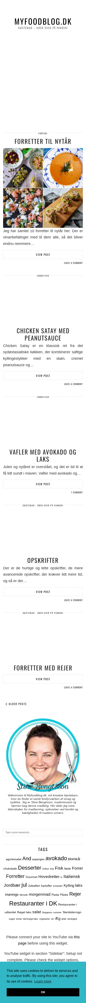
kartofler (46, 885)
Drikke (45, 868)
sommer (57, 912)
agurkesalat (13, 859)
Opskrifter (43, 560)
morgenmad (40, 894)
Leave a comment (73, 263)
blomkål (74, 859)
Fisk (59, 868)
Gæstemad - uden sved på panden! (43, 505)
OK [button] (43, 992)
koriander (58, 886)
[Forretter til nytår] (43, 188)
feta (52, 868)
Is (61, 877)
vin (52, 919)
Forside (43, 133)
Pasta (55, 894)
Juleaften (34, 885)
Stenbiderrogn (72, 912)
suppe (12, 919)
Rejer (75, 894)
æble (63, 919)
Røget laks (24, 912)
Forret (77, 868)
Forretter (43, 275)
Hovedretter (48, 876)
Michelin (24, 895)
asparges (38, 859)
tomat (19, 919)
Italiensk (71, 876)
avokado (56, 858)
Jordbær (12, 885)
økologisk (72, 919)
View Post (43, 254)
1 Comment (77, 492)
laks (78, 885)
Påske (64, 894)
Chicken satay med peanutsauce (43, 334)
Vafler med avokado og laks (43, 455)
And (26, 858)
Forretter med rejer (43, 667)
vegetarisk (44, 919)
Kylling (69, 886)
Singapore (47, 912)
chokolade (10, 868)
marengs (12, 895)
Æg (57, 919)
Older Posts (17, 704)
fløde (67, 868)
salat (36, 912)
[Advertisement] (43, 81)
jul (24, 885)
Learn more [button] (42, 981)
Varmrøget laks (30, 919)
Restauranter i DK (33, 903)
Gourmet (31, 877)
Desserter (29, 868)
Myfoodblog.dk (43, 21)
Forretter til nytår (43, 141)
